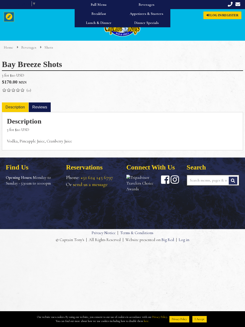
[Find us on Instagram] (175, 179)
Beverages (146, 4)
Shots (49, 47)
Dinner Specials (146, 22)
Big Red (167, 239)
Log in (184, 239)
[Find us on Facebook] (165, 179)
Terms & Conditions (136, 232)
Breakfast (98, 13)
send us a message (90, 184)
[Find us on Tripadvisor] (143, 183)
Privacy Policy (159, 317)
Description (15, 107)
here (146, 321)
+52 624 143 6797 (97, 177)
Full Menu (98, 4)
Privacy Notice (104, 232)
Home (9, 47)
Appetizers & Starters (146, 13)
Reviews (39, 107)
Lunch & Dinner (98, 22)
